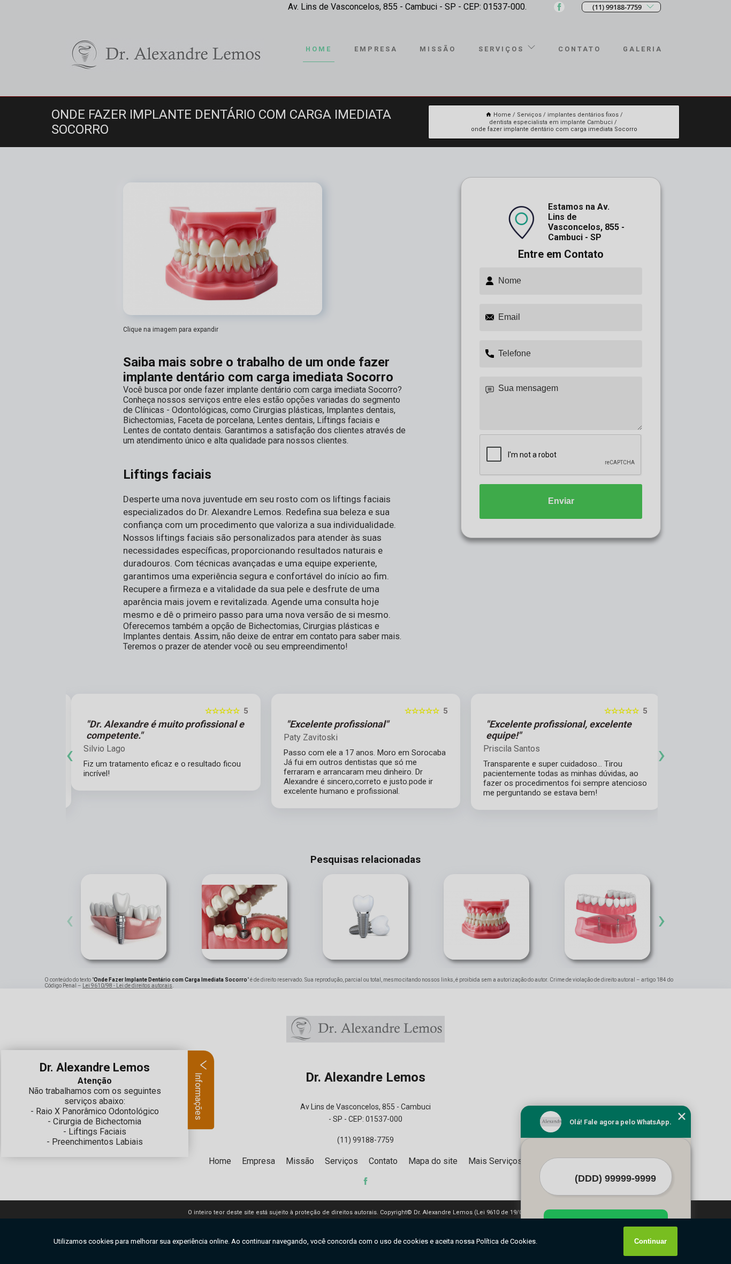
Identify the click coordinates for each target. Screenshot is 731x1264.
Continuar (650, 1241)
